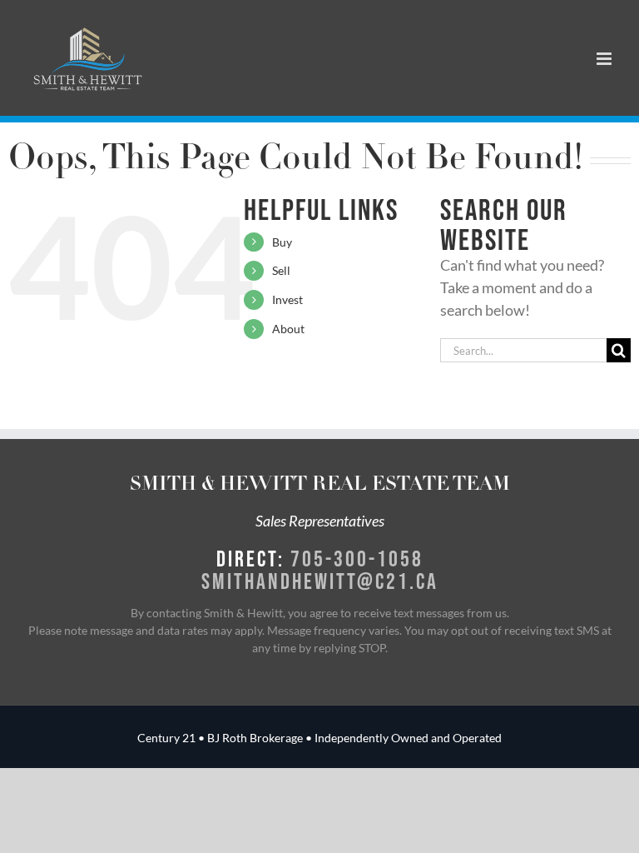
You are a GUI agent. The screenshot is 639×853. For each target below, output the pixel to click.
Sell (281, 270)
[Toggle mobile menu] (605, 58)
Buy (282, 242)
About (288, 329)
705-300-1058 (357, 558)
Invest (287, 299)
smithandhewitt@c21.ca (319, 580)
